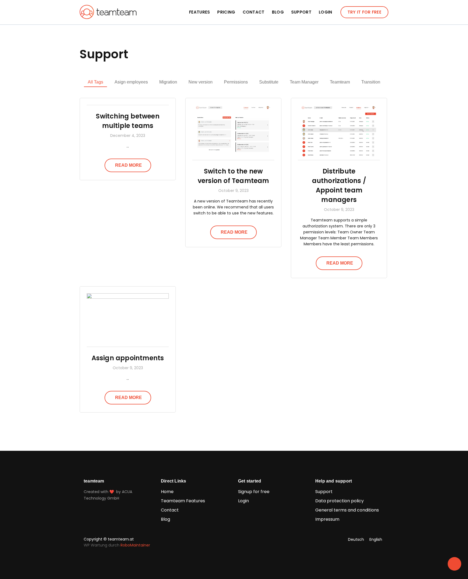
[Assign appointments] (128, 297)
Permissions (236, 82)
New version (200, 82)
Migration (168, 82)
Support (301, 12)
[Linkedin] (233, 539)
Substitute (268, 82)
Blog (278, 12)
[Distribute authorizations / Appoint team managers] (339, 157)
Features (199, 12)
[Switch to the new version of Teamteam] (233, 157)
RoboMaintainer (135, 545)
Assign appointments (128, 357)
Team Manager (304, 82)
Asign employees (131, 82)
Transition (370, 82)
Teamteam (340, 82)
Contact (254, 12)
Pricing (226, 12)
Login (325, 12)
